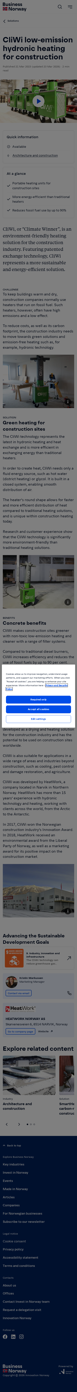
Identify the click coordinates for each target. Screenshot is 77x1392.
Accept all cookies (38, 709)
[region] (38, 695)
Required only (38, 699)
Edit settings (38, 718)
